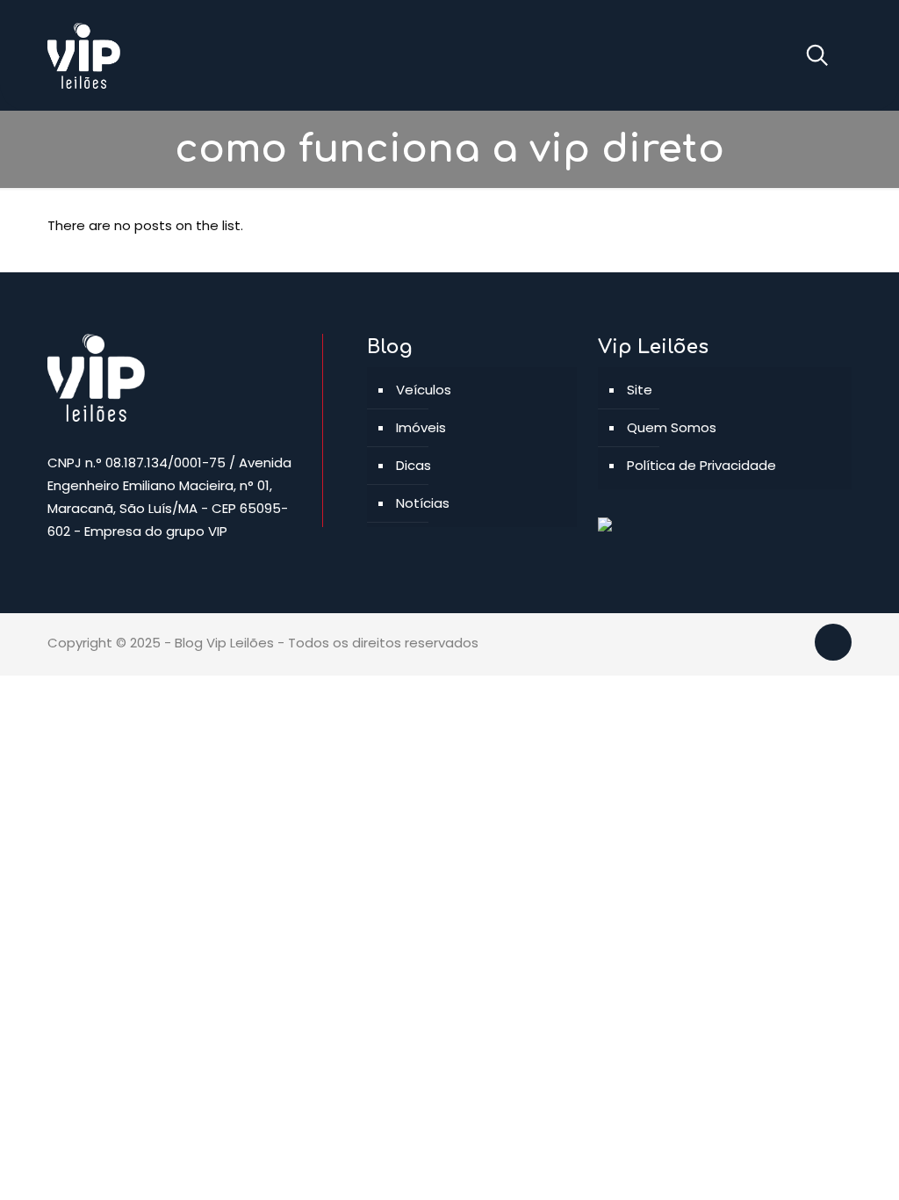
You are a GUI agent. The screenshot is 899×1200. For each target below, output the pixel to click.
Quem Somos (671, 427)
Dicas (413, 465)
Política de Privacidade (701, 465)
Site (639, 389)
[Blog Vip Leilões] (84, 55)
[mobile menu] (751, 55)
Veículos (423, 389)
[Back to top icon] (833, 642)
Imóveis (421, 427)
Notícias (423, 503)
